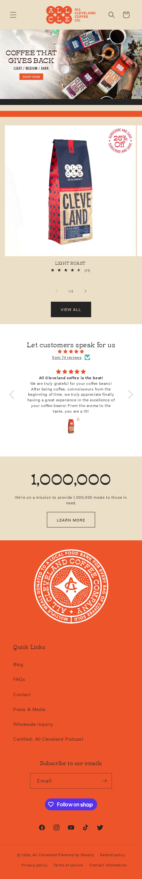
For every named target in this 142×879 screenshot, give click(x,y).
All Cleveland (44, 854)
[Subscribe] (104, 781)
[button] (13, 15)
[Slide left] (56, 291)
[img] (71, 352)
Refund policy (112, 854)
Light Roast (70, 263)
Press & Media (29, 709)
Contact (21, 694)
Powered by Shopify (76, 854)
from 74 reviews (67, 357)
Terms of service (68, 864)
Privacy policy (34, 864)
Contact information (107, 864)
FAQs (19, 679)
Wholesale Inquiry (33, 724)
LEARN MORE (71, 520)
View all (71, 309)
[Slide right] (85, 291)
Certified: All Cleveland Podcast (48, 738)
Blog (18, 664)
